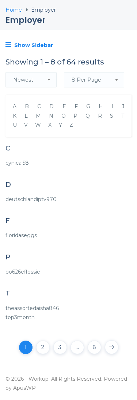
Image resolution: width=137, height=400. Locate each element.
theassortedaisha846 (32, 308)
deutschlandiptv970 (31, 199)
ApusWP (24, 388)
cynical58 (17, 163)
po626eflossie (22, 271)
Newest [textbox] (23, 80)
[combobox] (31, 79)
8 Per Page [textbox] (86, 80)
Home (13, 10)
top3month (20, 317)
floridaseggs (21, 235)
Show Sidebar (33, 45)
